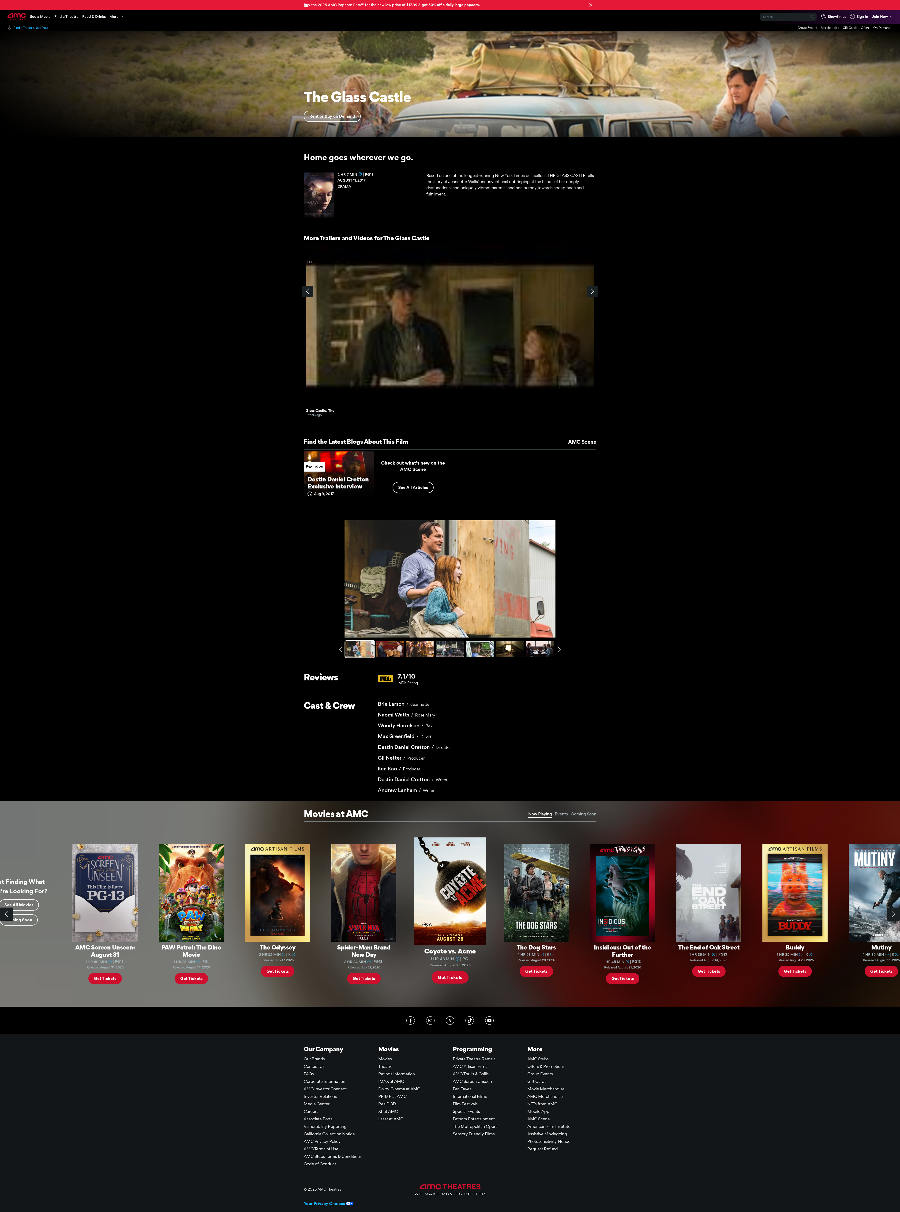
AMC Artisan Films (470, 1066)
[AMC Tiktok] (470, 1020)
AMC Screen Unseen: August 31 (105, 950)
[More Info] (360, 174)
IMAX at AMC (391, 1081)
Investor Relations (320, 1096)
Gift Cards (850, 28)
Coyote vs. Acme (450, 951)
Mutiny (881, 947)
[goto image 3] (420, 649)
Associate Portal (319, 1118)
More (114, 16)
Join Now (880, 16)
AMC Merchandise (545, 1096)
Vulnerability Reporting (325, 1126)
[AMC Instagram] (430, 1020)
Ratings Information (396, 1073)
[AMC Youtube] (489, 1020)
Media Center (317, 1103)
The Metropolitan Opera (475, 1126)
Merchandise (830, 28)
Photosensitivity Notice (548, 1141)
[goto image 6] (510, 649)
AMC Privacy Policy (322, 1141)
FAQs (309, 1073)
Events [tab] (561, 813)
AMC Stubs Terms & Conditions (333, 1156)
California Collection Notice (329, 1133)
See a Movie (40, 16)
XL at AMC (388, 1111)
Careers (311, 1111)
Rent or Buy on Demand (332, 116)
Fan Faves (462, 1088)
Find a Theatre (66, 16)
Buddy (795, 947)
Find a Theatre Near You (31, 28)
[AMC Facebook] (411, 1020)
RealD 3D (387, 1103)
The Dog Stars (536, 947)
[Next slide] (893, 914)
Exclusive (314, 466)
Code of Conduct (320, 1163)
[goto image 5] (480, 649)
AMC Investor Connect (325, 1088)
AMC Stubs (538, 1058)
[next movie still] (559, 649)
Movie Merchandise (546, 1088)
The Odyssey (277, 947)
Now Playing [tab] (540, 813)
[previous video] (307, 291)
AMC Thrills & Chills (471, 1073)
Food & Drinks (94, 16)
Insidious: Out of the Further (622, 950)
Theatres (386, 1066)
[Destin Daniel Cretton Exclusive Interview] (339, 476)
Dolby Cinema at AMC (399, 1088)
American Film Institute (548, 1126)
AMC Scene (582, 442)
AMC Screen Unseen (472, 1081)
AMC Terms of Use (321, 1148)
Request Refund (542, 1148)
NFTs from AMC (542, 1103)
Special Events (466, 1111)
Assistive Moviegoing (547, 1133)
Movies (385, 1058)
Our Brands (314, 1058)
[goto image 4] (450, 649)
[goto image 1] (360, 649)
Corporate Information (324, 1081)
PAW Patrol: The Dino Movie (191, 950)
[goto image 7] (540, 649)
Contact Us (314, 1066)
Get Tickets (105, 978)
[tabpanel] (450, 914)
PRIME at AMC (392, 1096)
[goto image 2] (390, 649)
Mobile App (538, 1111)
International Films (470, 1096)
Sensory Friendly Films (474, 1133)
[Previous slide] (6, 914)
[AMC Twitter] (450, 1020)
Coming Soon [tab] (583, 813)
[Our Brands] (450, 1189)
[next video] (592, 291)
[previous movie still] (340, 649)
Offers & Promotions (546, 1066)
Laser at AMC (390, 1118)
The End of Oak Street (708, 947)
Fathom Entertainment (474, 1118)
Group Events (807, 28)
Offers (865, 28)
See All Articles (413, 487)
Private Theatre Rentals (474, 1058)
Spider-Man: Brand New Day (364, 950)
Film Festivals (465, 1103)
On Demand (882, 28)
